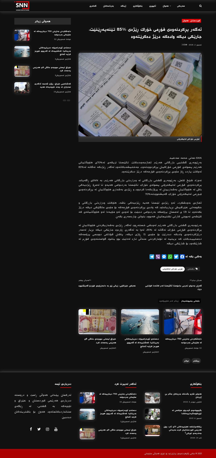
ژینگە (123, 5)
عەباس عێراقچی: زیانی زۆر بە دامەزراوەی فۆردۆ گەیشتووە (107, 285)
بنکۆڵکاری (137, 5)
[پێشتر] (68, 100)
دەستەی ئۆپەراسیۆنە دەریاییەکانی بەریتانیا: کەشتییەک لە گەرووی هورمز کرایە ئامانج (142, 342)
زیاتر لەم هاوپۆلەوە (169, 300)
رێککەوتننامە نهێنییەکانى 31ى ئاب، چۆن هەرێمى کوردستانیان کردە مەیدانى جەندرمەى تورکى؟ (183, 430)
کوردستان (195, 20)
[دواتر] (64, 100)
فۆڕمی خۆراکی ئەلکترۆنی (173, 269)
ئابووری (152, 5)
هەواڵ (166, 5)
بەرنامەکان (108, 5)
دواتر (186, 360)
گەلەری (92, 5)
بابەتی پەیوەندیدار (190, 300)
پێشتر (196, 360)
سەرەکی (181, 5)
